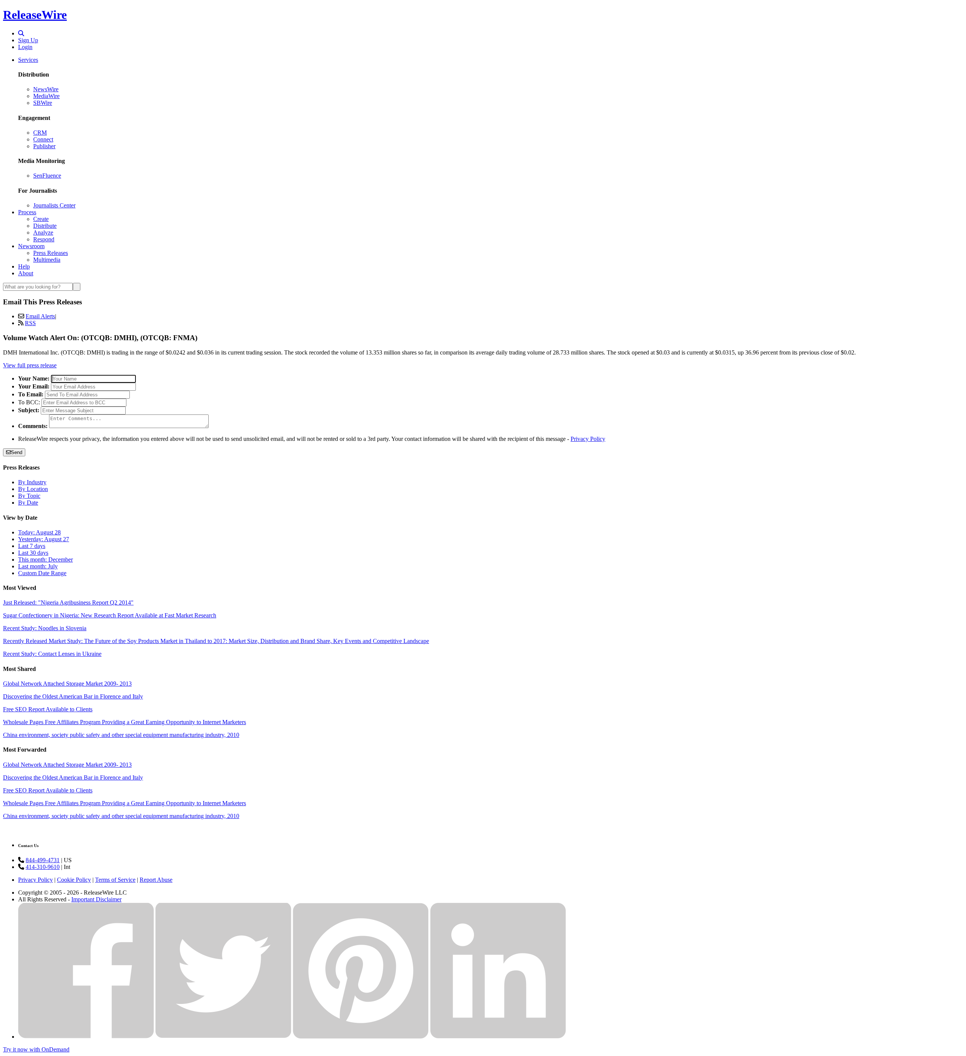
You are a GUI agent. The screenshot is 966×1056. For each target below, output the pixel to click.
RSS (30, 323)
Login (25, 47)
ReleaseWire (35, 14)
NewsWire (45, 89)
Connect (43, 139)
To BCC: (29, 402)
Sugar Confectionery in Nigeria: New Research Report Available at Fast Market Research (109, 615)
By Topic (29, 496)
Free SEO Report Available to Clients (47, 709)
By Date (28, 502)
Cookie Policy (74, 879)
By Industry (32, 482)
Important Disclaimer (96, 899)
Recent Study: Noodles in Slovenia (44, 628)
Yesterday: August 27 (43, 539)
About (25, 273)
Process (27, 212)
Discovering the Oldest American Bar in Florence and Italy (73, 696)
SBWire (42, 103)
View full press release (30, 365)
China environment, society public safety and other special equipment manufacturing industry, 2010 (121, 735)
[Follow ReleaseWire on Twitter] (223, 1036)
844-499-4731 (43, 860)
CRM (40, 132)
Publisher (44, 146)
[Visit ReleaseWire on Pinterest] (361, 1036)
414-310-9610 (43, 867)
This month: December (45, 559)
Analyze (43, 232)
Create (41, 219)
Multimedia (46, 259)
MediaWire (46, 96)
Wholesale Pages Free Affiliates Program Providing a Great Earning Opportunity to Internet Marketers (124, 722)
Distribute (45, 226)
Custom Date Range (42, 573)
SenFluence (47, 175)
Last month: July (38, 566)
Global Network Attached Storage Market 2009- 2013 (67, 683)
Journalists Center (54, 205)
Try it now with (36, 1049)
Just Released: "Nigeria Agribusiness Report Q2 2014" (68, 602)
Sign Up (28, 40)
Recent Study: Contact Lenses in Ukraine (52, 654)
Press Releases (50, 253)
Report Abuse (156, 879)
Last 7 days (31, 546)
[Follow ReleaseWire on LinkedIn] (498, 1036)
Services (28, 60)
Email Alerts (40, 316)
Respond (43, 239)
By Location (33, 489)
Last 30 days (33, 552)
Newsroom (31, 246)
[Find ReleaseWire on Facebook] (86, 1036)
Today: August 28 (39, 532)
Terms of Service (115, 879)
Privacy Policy (588, 439)
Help (24, 266)
